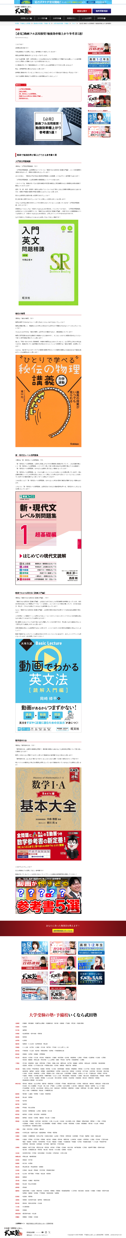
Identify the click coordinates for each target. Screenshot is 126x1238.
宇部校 (37, 1173)
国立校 (85, 1078)
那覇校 (25, 1217)
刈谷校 (62, 1121)
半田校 (104, 1121)
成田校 (81, 1063)
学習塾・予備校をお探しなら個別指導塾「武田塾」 (94, 1235)
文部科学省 (49, 1223)
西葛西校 (74, 1068)
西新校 (58, 1190)
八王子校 (86, 1068)
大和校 (79, 1083)
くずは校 (95, 1141)
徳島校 (25, 1177)
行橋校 (99, 1190)
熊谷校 (25, 1057)
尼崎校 (64, 1149)
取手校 (49, 1047)
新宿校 (68, 1068)
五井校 (56, 1065)
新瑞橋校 (84, 1123)
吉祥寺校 (92, 1071)
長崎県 (17, 1200)
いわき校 (31, 1043)
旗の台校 (86, 1075)
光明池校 (39, 1144)
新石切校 (32, 1144)
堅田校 (55, 1132)
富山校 (25, 1097)
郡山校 (46, 1043)
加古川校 (70, 1147)
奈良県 (17, 1153)
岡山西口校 (26, 1166)
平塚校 (64, 1083)
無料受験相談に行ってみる (63, 931)
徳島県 (17, 1177)
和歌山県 (18, 1156)
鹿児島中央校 (27, 1213)
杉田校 (102, 1088)
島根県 (17, 1163)
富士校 (47, 1117)
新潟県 (17, 1094)
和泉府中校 (103, 1141)
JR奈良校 (56, 1153)
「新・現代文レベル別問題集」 (27, 93)
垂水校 (51, 1149)
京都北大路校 (49, 1136)
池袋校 (42, 1068)
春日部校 (60, 1057)
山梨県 (17, 1107)
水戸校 (32, 1047)
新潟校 (25, 1094)
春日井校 (45, 1121)
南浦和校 (73, 1057)
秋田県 (17, 1037)
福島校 (25, 1043)
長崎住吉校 (47, 1199)
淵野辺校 (83, 1088)
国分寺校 (106, 1071)
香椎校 (53, 1190)
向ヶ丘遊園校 (32, 1086)
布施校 (74, 1141)
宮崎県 (17, 1210)
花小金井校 (39, 1080)
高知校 (25, 1187)
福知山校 (98, 1136)
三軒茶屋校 (106, 1068)
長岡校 (36, 1094)
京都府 (17, 1136)
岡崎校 (32, 1121)
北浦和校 (91, 1057)
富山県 (17, 1097)
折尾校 (36, 1193)
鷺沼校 (97, 1088)
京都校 (25, 1136)
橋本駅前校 (33, 1156)
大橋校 (93, 1190)
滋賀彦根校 (42, 1132)
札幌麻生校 (49, 1023)
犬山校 (96, 1123)
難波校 (54, 1141)
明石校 (47, 1147)
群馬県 (17, 1054)
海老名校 (57, 1088)
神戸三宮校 (32, 1147)
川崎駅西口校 (49, 1090)
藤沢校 (44, 1083)
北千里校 (46, 1144)
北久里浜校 (40, 1088)
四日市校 (29, 1129)
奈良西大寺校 (27, 1153)
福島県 (17, 1044)
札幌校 (25, 1023)
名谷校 (70, 1149)
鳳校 (24, 1141)
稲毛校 (30, 1065)
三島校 (53, 1117)
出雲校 (30, 1163)
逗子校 (33, 1088)
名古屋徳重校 (46, 1123)
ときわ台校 (50, 1078)
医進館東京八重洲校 (28, 1080)
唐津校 (30, 1196)
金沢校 (25, 1100)
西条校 (36, 1170)
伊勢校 (36, 1129)
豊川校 (90, 1123)
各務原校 (43, 1114)
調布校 (72, 1071)
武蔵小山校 (59, 1073)
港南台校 (98, 1083)
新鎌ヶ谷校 (56, 1063)
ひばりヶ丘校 (57, 1075)
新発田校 (48, 1094)
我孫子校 (68, 1065)
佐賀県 (17, 1196)
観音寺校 (36, 1180)
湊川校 (25, 1149)
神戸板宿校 (78, 1147)
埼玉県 (17, 1057)
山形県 (17, 1040)
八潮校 (82, 1059)
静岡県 (17, 1118)
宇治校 (82, 1136)
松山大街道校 (32, 1184)
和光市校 (43, 1059)
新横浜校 (50, 1083)
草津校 (49, 1132)
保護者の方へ (71, 18)
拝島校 (99, 1073)
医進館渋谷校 (94, 1075)
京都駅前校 (32, 1136)
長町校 (40, 1033)
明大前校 (99, 1071)
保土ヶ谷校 (26, 1090)
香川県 (17, 1180)
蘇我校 (75, 1065)
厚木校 (25, 1083)
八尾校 (92, 1139)
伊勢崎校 (42, 1054)
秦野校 (93, 1086)
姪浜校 (87, 1190)
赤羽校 (58, 1071)
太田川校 (38, 1121)
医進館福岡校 (66, 1190)
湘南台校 (81, 1086)
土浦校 (37, 1047)
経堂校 (65, 1078)
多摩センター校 (83, 1073)
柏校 (36, 1063)
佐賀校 (25, 1196)
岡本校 (40, 1149)
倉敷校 (41, 1166)
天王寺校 (36, 1139)
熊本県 (17, 1203)
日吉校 (25, 1086)
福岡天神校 (26, 1190)
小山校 (32, 1050)
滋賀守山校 (34, 1132)
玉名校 (40, 1203)
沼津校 (36, 1117)
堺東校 (43, 1139)
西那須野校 (44, 1050)
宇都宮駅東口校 (59, 1050)
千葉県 (17, 1063)
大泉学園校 (68, 1073)
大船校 (77, 1088)
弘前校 (25, 1026)
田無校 (75, 1073)
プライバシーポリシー (41, 1235)
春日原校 (81, 1190)
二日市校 (74, 1190)
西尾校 (59, 1123)
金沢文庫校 (66, 1086)
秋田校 (25, 1037)
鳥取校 (25, 1160)
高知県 (17, 1187)
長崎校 (25, 1199)
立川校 (54, 1068)
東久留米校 (58, 1078)
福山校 (30, 1170)
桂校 (92, 1136)
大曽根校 (25, 1123)
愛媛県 (17, 1184)
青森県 (17, 1027)
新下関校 (31, 1173)
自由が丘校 (65, 1071)
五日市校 (42, 1170)
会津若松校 (38, 1043)
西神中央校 (101, 1147)
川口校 (36, 1057)
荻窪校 (99, 1068)
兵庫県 (17, 1147)
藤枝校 (42, 1117)
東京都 (17, 1069)
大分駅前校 (26, 1206)
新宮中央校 (106, 1190)
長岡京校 (68, 1136)
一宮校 (98, 1121)
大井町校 (78, 1071)
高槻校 (54, 1139)
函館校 (62, 1023)
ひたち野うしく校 (63, 1047)
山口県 (17, 1174)
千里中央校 (105, 1139)
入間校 (104, 1057)
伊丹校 (53, 1147)
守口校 (49, 1141)
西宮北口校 (40, 1147)
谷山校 (34, 1213)
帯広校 (73, 1023)
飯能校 (30, 1059)
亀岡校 (87, 1136)
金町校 (37, 1071)
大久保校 (57, 1149)
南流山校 (87, 1063)
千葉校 (49, 1063)
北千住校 (85, 1071)
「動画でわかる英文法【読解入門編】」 (30, 96)
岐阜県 (17, 1114)
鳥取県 (17, 1160)
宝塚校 (64, 1147)
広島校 (25, 1170)
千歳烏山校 (92, 1073)
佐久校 (50, 1111)
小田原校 (57, 1083)
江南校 (78, 1123)
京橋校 (60, 1141)
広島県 (17, 1170)
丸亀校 (30, 1180)
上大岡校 (58, 1086)
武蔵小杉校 (106, 1083)
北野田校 (25, 1144)
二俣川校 (74, 1086)
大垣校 (30, 1114)
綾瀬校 (37, 1078)
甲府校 (25, 1107)
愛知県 (17, 1121)
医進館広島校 (51, 1170)
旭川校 (56, 1023)
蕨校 (57, 1059)
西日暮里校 (66, 1075)
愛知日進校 (85, 1121)
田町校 (80, 1068)
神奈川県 (18, 1083)
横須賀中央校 (71, 1083)
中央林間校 (26, 1088)
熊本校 (25, 1203)
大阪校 (25, 1139)
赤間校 (25, 1193)
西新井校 (91, 1078)
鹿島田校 (71, 1088)
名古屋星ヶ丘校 (70, 1121)
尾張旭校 (71, 1123)
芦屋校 (58, 1147)
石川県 (17, 1101)
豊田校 (92, 1121)
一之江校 (25, 1078)
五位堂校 (48, 1153)
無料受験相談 (102, 11)
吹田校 (35, 1141)
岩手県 (17, 1030)
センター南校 (100, 1086)
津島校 (102, 1123)
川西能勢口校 (32, 1149)
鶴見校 (87, 1086)
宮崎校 (25, 1210)
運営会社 (29, 1235)
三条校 (42, 1094)
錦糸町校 (25, 1071)
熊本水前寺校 (32, 1203)
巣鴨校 (43, 1071)
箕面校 (29, 1141)
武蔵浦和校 (75, 1059)
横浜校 (30, 1083)
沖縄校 (30, 1217)
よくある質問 (86, 18)
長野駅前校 (32, 1111)
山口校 (25, 1173)
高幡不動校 (48, 1075)
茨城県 (17, 1047)
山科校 (56, 1136)
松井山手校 (40, 1136)
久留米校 (46, 1190)
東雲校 (97, 1078)
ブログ (17, 29)
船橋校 (75, 1063)
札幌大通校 (80, 1023)
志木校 (67, 1057)
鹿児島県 (18, 1213)
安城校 (54, 1123)
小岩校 (25, 1073)
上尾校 (80, 1057)
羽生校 (63, 1059)
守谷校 (54, 1047)
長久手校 (38, 1123)
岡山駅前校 (34, 1166)
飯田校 (44, 1111)
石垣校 (36, 1217)
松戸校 (70, 1063)
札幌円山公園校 (39, 1023)
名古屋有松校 (27, 1125)
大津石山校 (26, 1132)
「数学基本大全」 (23, 98)
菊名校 (41, 1090)
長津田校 (64, 1088)
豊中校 (60, 1139)
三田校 (85, 1147)
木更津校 (94, 1063)
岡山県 (17, 1167)
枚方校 (49, 1139)
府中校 (105, 1073)
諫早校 (40, 1199)
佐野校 (51, 1050)
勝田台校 (63, 1063)
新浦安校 (31, 1063)
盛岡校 (25, 1030)
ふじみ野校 (51, 1059)
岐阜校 (25, 1114)
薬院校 (30, 1193)
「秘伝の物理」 (23, 91)
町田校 (48, 1068)
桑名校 (42, 1129)
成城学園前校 (51, 1071)
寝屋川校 (66, 1139)
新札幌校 (31, 1023)
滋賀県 (17, 1132)
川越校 (54, 1057)
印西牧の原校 (49, 1065)
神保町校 (36, 1073)
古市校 (80, 1141)
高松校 (25, 1180)
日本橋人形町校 (38, 1075)
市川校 (25, 1063)
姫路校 (25, 1147)
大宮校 (30, 1057)
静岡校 (25, 1117)
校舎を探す (82, 11)
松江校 (25, 1163)
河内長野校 (42, 1141)
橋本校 (92, 1083)
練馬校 (32, 1071)
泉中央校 (33, 1033)
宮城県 (17, 1033)
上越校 (30, 1094)
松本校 (25, 1111)
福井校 (25, 1104)
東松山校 (36, 1059)
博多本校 (39, 1190)
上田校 (39, 1111)
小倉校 (33, 1190)
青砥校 (102, 1075)
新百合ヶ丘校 (49, 1088)
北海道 (17, 1023)
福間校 (57, 1193)
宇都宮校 (25, 1050)
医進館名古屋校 (36, 1125)
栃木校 (37, 1050)
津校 (24, 1129)
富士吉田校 (32, 1107)
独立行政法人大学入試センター (36, 1223)
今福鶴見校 (67, 1141)
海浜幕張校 (102, 1063)
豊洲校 (43, 1078)
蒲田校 (108, 1075)
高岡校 (30, 1097)
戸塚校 (53, 1086)
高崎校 (25, 1054)
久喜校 (98, 1057)
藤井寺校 (53, 1144)
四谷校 (93, 1068)
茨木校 (98, 1139)
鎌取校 (62, 1065)
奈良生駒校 (41, 1153)
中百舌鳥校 (61, 1144)
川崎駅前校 (34, 1090)
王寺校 (34, 1153)
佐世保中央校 (32, 1199)
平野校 (30, 1139)
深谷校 (25, 1059)
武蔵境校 (78, 1078)
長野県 (17, 1111)
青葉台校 (85, 1083)
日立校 (43, 1047)
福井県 (17, 1104)
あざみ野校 (37, 1083)
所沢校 (42, 1057)
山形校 (25, 1040)
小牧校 (32, 1123)
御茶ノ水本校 (27, 1068)
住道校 (80, 1139)
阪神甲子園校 (92, 1147)
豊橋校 (79, 1121)
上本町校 (73, 1139)
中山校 (40, 1086)
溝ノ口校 (46, 1086)
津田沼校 (42, 1063)
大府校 (65, 1123)
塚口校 (46, 1149)
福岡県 (17, 1191)
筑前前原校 (50, 1193)
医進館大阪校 (87, 1141)
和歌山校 (25, 1156)
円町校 (62, 1136)
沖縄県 (17, 1217)
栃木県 (17, 1051)
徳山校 (43, 1173)
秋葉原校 (73, 1075)
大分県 (17, 1207)
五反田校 (71, 1078)
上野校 (43, 1073)
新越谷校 (48, 1057)
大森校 (25, 1075)
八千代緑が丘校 (38, 1065)
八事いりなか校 (53, 1121)
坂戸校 (68, 1059)
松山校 (25, 1184)
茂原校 (25, 1065)
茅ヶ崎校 (90, 1088)
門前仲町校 (35, 1068)
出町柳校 (75, 1136)
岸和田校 (86, 1139)
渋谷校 (30, 1073)
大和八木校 (64, 1153)
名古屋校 (25, 1121)
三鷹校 (80, 1075)
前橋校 (36, 1054)
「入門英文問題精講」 (25, 89)
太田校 (30, 1054)
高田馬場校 (61, 1068)
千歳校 (68, 1023)
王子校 (32, 1078)
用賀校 (30, 1075)
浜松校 (30, 1117)
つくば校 (25, 1047)
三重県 (17, 1129)
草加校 (85, 1057)
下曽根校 (42, 1193)
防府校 (49, 1173)
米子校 (30, 1160)
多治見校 (36, 1114)
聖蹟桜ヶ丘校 (51, 1073)
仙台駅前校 (26, 1033)
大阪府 (17, 1139)
